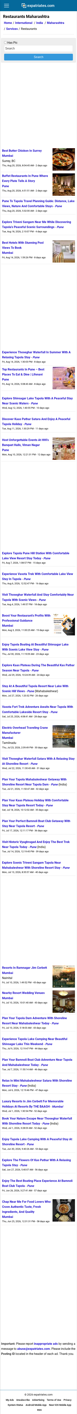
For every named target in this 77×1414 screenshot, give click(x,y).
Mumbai (7, 156)
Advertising (38, 1400)
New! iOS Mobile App (60, 1405)
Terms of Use (54, 1400)
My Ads (10, 1400)
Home (8, 23)
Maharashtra (55, 23)
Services (12, 29)
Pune (5, 186)
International (23, 23)
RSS (39, 1410)
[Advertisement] (38, 104)
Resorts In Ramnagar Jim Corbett (24, 967)
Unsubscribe (23, 1400)
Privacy (67, 1400)
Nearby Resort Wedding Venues (23, 993)
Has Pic (12, 42)
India (39, 23)
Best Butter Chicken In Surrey (22, 150)
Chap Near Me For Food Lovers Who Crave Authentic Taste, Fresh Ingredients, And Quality (26, 1207)
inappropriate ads (46, 1344)
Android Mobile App (36, 1405)
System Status (15, 1405)
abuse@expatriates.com (33, 1349)
